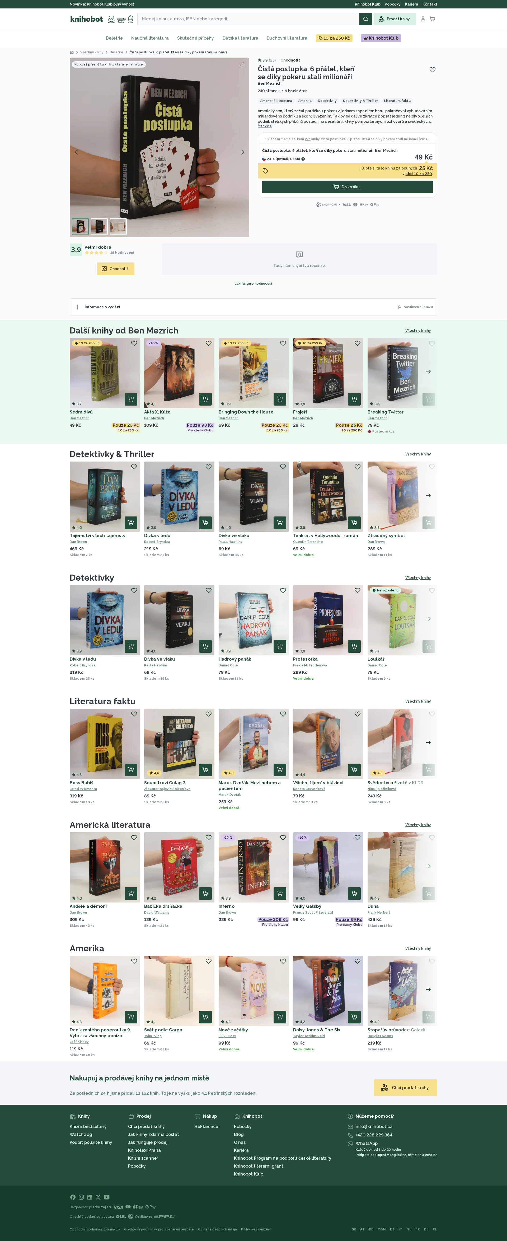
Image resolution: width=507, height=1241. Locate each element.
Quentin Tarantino (308, 542)
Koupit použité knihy (91, 1142)
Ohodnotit (290, 60)
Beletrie (114, 38)
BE (426, 1229)
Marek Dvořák (230, 795)
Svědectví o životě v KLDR (396, 782)
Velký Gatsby (307, 906)
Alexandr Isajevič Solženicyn (167, 789)
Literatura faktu (103, 701)
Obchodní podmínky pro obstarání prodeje (159, 1229)
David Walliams (156, 912)
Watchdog (81, 1134)
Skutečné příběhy (195, 38)
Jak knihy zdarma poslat (153, 1134)
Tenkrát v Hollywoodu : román (325, 535)
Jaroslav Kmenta (83, 789)
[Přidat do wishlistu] (432, 69)
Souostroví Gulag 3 (164, 782)
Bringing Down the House (246, 412)
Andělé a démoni (88, 906)
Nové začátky (233, 1029)
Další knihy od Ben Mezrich (124, 330)
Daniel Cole (228, 665)
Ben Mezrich (269, 83)
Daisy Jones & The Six (316, 1029)
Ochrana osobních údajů (217, 1229)
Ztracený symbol (386, 535)
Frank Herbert (379, 912)
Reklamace (206, 1126)
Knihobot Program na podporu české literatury (282, 1158)
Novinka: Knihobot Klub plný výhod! (102, 4)
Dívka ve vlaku (234, 535)
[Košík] (432, 19)
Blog (239, 1134)
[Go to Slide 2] (99, 226)
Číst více (265, 126)
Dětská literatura (241, 38)
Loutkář (376, 659)
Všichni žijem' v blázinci (318, 782)
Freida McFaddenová (310, 665)
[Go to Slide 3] (118, 226)
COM (382, 1229)
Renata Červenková (309, 789)
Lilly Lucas (227, 1036)
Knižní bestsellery (88, 1126)
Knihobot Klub (248, 1174)
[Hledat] (365, 19)
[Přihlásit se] (423, 19)
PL (435, 1229)
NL (409, 1229)
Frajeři (300, 412)
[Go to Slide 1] (80, 226)
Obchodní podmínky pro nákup (95, 1229)
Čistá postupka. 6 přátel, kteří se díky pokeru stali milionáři (369, 139)
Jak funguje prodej (148, 1142)
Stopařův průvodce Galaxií (396, 1029)
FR (418, 1229)
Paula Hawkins (230, 542)
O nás (240, 1142)
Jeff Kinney (79, 1042)
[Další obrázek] (242, 152)
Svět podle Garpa (163, 1029)
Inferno (227, 906)
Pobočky (137, 1166)
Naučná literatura (150, 38)
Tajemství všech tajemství (98, 535)
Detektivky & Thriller (112, 454)
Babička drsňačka (163, 906)
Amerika (87, 948)
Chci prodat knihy (146, 1126)
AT (362, 1229)
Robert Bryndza (157, 542)
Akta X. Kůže (157, 412)
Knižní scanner (143, 1158)
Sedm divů (81, 412)
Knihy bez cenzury (256, 1229)
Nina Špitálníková (382, 789)
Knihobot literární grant (258, 1166)
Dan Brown (78, 542)
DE (371, 1229)
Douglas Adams (380, 1036)
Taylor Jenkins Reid (309, 1036)
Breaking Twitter (386, 412)
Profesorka (305, 659)
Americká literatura (110, 825)
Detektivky (92, 577)
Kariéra (241, 1150)
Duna (373, 906)
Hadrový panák (235, 659)
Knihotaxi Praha (144, 1150)
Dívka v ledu (157, 535)
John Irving (153, 1036)
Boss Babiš (81, 782)
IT (400, 1229)
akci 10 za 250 (418, 174)
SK (354, 1229)
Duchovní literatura (287, 38)
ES (392, 1229)
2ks (308, 139)
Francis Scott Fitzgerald (313, 912)
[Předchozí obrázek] (76, 152)
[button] (159, 147)
